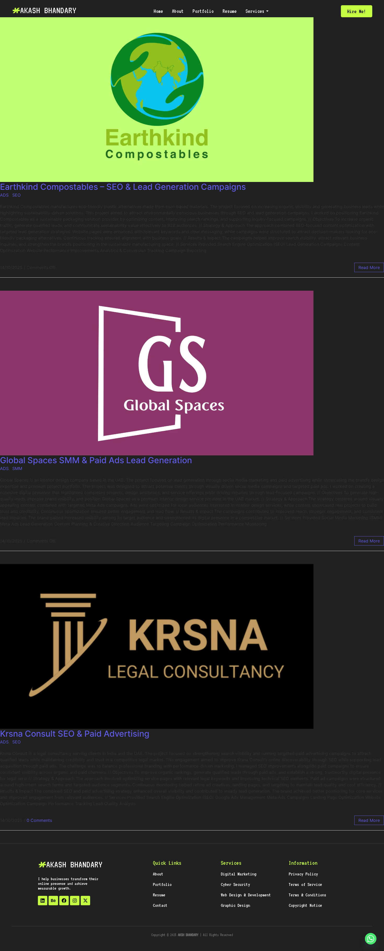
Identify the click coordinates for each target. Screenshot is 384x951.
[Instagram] (74, 900)
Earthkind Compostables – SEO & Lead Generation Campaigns (123, 187)
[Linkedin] (42, 900)
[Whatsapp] (370, 938)
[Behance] (53, 900)
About (178, 11)
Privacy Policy (303, 873)
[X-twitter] (85, 900)
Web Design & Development (246, 894)
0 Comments (39, 820)
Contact (160, 905)
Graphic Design (235, 905)
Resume (230, 11)
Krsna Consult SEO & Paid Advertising (74, 734)
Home (158, 11)
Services (255, 11)
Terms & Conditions (307, 894)
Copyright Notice (305, 905)
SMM (17, 468)
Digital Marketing (238, 873)
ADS (4, 195)
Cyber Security (235, 884)
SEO (16, 195)
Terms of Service (305, 884)
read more (369, 267)
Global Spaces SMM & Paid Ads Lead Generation (96, 460)
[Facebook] (64, 900)
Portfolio (203, 11)
